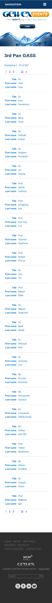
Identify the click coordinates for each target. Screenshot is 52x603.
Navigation (13, 4)
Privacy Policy (44, 569)
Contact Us (33, 549)
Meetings (29, 541)
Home (7, 541)
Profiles (23, 545)
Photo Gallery (14, 549)
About (17, 541)
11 (22, 71)
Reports (10, 545)
